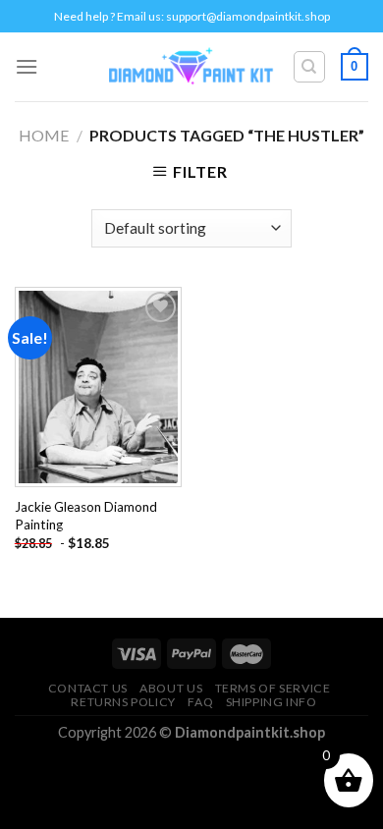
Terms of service (273, 688)
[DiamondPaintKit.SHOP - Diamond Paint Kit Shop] (192, 66)
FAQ (200, 701)
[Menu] (26, 66)
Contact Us (88, 688)
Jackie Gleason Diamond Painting (86, 515)
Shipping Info (271, 701)
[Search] (310, 67)
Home (44, 135)
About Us (170, 688)
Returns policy (123, 701)
